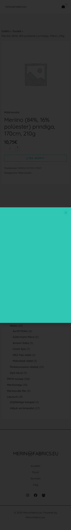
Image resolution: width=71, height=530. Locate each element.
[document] (35, 265)
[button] (65, 212)
